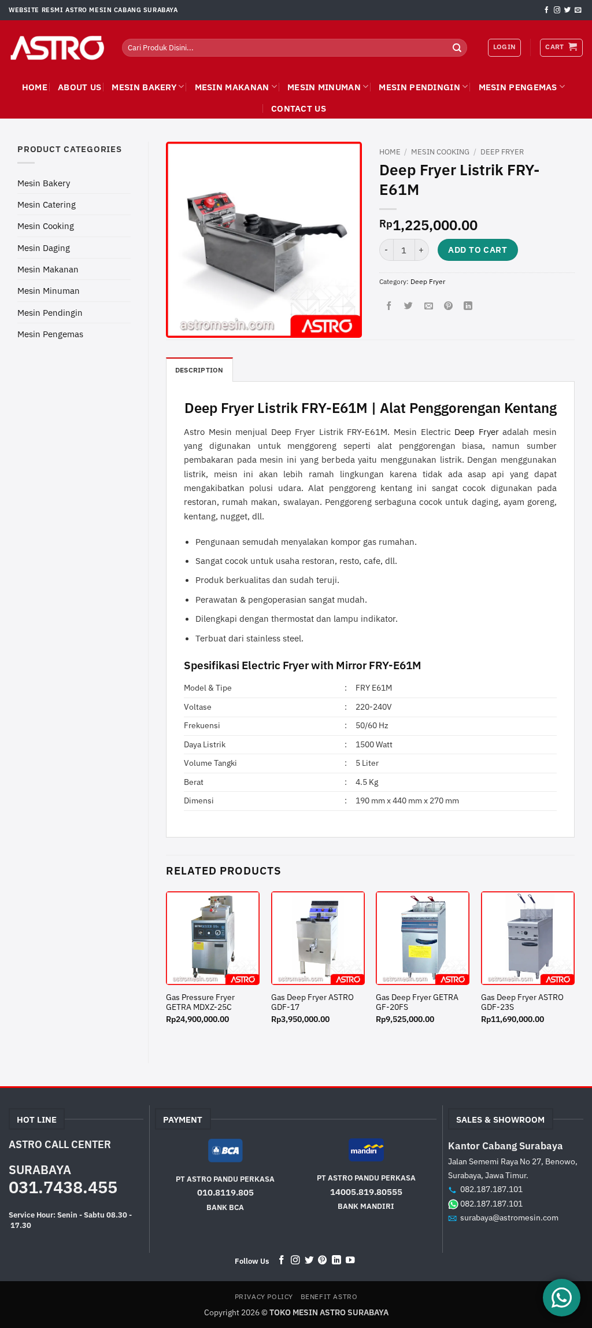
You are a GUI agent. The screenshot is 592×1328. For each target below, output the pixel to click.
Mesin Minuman (324, 87)
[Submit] (456, 47)
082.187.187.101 (491, 1188)
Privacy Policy (264, 1296)
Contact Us (298, 108)
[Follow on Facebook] (546, 10)
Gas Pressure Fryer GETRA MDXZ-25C (200, 1003)
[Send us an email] (578, 10)
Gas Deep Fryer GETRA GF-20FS (417, 1003)
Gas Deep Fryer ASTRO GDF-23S (522, 1003)
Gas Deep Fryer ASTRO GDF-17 (312, 1003)
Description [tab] (199, 370)
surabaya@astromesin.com (509, 1217)
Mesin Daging (43, 247)
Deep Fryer (502, 152)
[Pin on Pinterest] (448, 306)
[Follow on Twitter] (567, 10)
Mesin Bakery (144, 87)
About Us (79, 87)
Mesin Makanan (232, 87)
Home (390, 152)
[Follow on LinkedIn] (336, 1261)
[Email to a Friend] (429, 306)
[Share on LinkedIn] (468, 306)
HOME (34, 87)
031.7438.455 (63, 1187)
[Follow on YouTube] (350, 1261)
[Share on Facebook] (389, 306)
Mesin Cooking (45, 225)
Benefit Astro (329, 1296)
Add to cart (477, 249)
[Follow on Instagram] (557, 10)
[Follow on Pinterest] (322, 1261)
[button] (561, 47)
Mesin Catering (46, 204)
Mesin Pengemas (518, 87)
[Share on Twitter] (408, 306)
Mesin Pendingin (419, 87)
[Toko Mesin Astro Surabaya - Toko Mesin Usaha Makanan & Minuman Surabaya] (57, 48)
